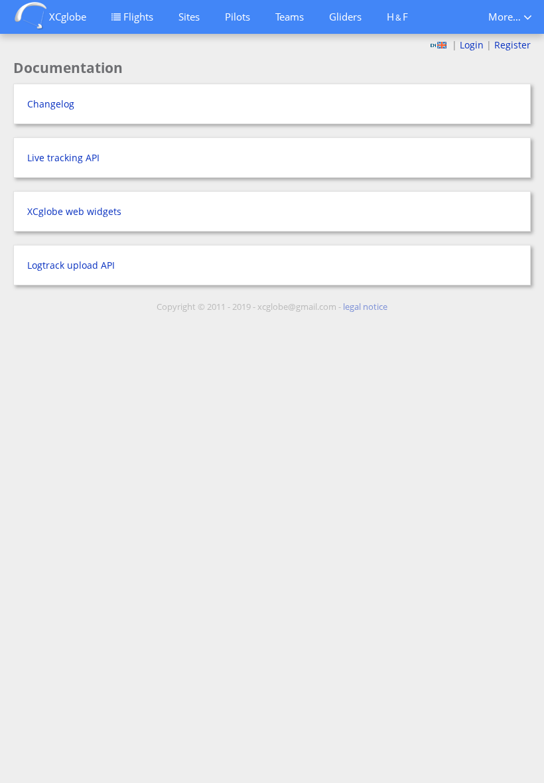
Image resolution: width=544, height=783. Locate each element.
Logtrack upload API (71, 265)
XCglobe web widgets (74, 211)
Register (512, 44)
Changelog (50, 104)
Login (472, 44)
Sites (189, 16)
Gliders (345, 16)
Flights (137, 16)
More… (505, 16)
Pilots (237, 16)
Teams (289, 16)
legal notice (365, 307)
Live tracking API (63, 157)
